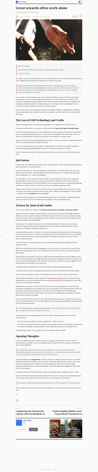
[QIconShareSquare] (80, 16)
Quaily (55, 469)
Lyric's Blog (47, 469)
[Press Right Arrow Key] (96, 236)
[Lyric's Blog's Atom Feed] (24, 422)
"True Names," (51, 341)
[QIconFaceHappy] (17, 400)
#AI (16, 394)
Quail (21, 286)
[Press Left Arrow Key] (1, 236)
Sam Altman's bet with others (58, 278)
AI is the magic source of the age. (27, 12)
